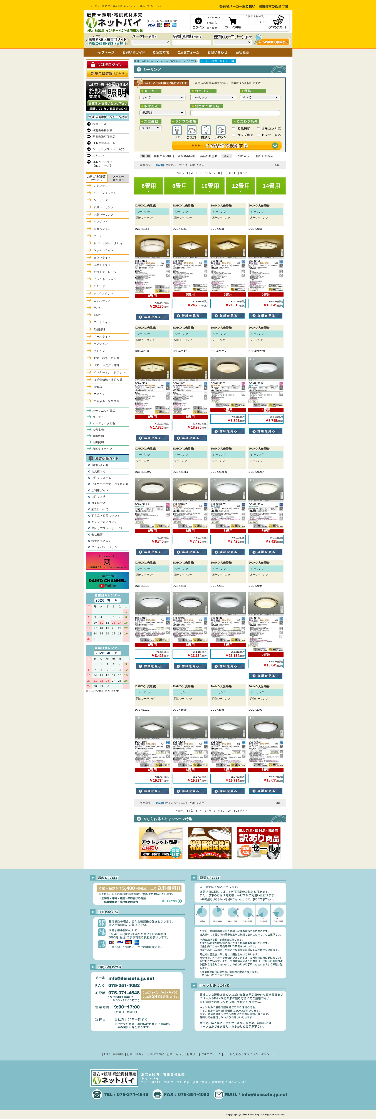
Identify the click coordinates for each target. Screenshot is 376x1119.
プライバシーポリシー (105, 547)
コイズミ (98, 417)
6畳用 (149, 186)
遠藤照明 (98, 436)
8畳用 (179, 186)
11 (235, 172)
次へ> (244, 172)
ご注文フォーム (101, 477)
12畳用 (241, 186)
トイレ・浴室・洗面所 (108, 243)
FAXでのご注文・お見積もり (110, 484)
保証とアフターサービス (107, 528)
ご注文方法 (98, 496)
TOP (107, 1054)
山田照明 (98, 442)
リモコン (99, 350)
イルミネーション (105, 279)
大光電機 (98, 429)
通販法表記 (157, 1054)
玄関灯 (98, 315)
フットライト (102, 322)
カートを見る (232, 1054)
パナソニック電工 (104, 410)
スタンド (99, 286)
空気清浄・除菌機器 (106, 401)
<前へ (180, 172)
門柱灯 (98, 307)
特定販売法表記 (101, 540)
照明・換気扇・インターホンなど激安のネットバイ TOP (165, 61)
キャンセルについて (104, 521)
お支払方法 (98, 503)
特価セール (99, 124)
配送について (100, 509)
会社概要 (97, 534)
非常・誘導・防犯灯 (106, 358)
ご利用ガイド (100, 490)
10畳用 (210, 186)
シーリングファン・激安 (108, 149)
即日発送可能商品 (104, 136)
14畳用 (272, 186)
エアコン (98, 155)
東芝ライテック (102, 448)
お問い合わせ (100, 465)
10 (229, 172)
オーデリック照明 (104, 423)
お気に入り (213, 22)
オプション (101, 343)
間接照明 (99, 329)
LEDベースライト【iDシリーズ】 (104, 163)
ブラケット (101, 236)
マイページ (213, 17)
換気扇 (98, 386)
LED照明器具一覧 (104, 142)
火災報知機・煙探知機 (108, 379)
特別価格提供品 (102, 130)
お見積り (192, 1054)
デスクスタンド (104, 293)
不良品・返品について (105, 515)
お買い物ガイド (137, 1054)
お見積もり (98, 471)
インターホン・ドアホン (109, 372)
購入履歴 (212, 28)
